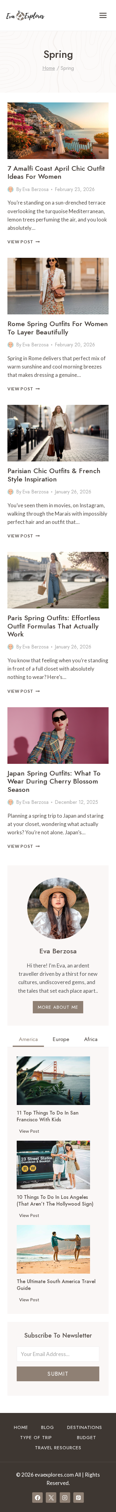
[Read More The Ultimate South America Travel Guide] (53, 1249)
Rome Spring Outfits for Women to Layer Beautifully (57, 328)
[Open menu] (103, 15)
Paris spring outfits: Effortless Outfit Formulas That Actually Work (53, 626)
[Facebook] (37, 1497)
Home (21, 1427)
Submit (57, 1374)
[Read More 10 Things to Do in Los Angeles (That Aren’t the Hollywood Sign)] (53, 1165)
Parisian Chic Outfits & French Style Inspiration (54, 475)
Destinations (84, 1427)
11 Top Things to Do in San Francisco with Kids (48, 1116)
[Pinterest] (78, 1497)
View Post (23, 241)
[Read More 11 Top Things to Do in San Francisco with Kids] (53, 1080)
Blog (47, 1427)
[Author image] (10, 189)
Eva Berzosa (35, 189)
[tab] (28, 1040)
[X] (51, 1497)
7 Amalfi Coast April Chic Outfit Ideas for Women (56, 172)
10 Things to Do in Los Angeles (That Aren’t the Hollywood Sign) (55, 1200)
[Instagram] (65, 1497)
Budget (86, 1437)
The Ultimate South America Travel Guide (56, 1285)
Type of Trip (36, 1437)
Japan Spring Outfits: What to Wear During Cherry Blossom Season (54, 781)
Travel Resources (58, 1447)
